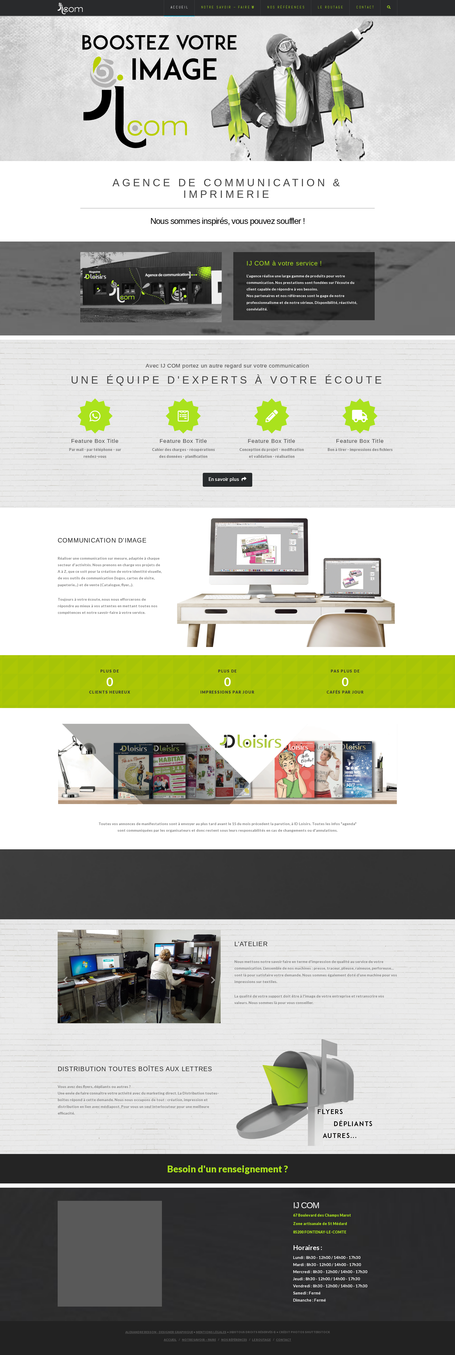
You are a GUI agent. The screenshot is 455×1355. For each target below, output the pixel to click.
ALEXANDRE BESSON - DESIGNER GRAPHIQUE (159, 1332)
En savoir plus (224, 479)
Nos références (234, 1339)
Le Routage (261, 1339)
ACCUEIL (170, 1339)
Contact (283, 1339)
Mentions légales (211, 1332)
